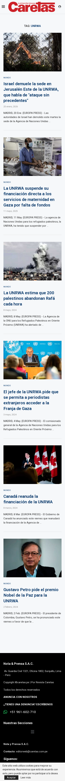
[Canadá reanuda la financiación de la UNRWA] (32, 464)
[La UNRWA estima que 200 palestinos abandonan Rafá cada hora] (32, 261)
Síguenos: (10, 759)
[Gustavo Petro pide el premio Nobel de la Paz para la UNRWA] (32, 558)
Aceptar (11, 777)
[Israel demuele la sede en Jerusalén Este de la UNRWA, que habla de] (32, 52)
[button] (32, 732)
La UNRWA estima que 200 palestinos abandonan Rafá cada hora (29, 298)
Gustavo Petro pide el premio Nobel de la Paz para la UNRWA (30, 595)
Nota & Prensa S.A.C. (18, 663)
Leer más (26, 777)
